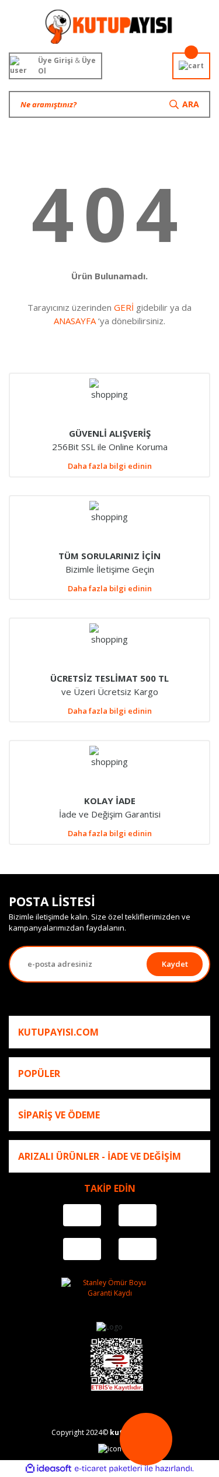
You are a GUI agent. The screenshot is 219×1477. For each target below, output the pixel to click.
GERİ (124, 307)
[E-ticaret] (108, 1469)
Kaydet (175, 964)
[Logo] (109, 26)
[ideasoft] (48, 1468)
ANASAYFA (75, 321)
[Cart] (191, 65)
